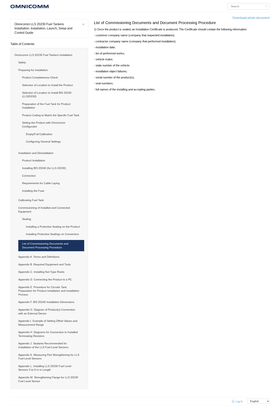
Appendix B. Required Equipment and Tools (44, 264)
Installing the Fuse (33, 190)
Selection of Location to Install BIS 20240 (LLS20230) (46, 94)
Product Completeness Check (40, 77)
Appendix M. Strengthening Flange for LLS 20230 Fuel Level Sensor (48, 379)
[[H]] (51, 6)
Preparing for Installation (33, 70)
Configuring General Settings (43, 141)
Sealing (26, 219)
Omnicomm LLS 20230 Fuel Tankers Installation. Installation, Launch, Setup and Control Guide (43, 28)
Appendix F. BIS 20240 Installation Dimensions (46, 302)
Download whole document (251, 17)
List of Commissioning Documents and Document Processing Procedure (45, 245)
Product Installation (33, 160)
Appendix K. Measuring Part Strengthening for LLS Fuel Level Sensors (48, 356)
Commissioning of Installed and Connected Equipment (44, 209)
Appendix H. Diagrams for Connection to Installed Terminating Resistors (48, 334)
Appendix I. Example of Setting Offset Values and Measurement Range (47, 322)
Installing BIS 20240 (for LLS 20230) (44, 168)
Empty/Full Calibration (39, 134)
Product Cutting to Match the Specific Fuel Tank (50, 115)
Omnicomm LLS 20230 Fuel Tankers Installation (43, 54)
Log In (239, 401)
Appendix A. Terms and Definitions (38, 256)
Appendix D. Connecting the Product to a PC (45, 279)
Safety (22, 62)
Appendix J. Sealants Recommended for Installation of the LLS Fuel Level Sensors (43, 345)
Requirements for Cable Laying (41, 183)
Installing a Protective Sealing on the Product (53, 226)
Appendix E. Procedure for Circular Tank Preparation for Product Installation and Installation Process (48, 291)
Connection (29, 175)
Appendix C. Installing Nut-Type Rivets (41, 271)
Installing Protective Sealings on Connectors (52, 234)
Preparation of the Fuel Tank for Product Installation (46, 105)
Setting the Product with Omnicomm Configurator (43, 124)
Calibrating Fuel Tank (31, 200)
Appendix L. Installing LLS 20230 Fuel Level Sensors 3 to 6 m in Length (44, 368)
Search (267, 6)
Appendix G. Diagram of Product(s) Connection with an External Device (46, 311)
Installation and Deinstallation (36, 153)
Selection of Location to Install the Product (47, 85)
